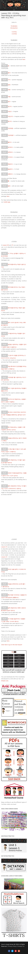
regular (14, 101)
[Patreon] (19, 951)
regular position (17, 106)
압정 (9, 84)
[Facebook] (9, 951)
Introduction (14, 28)
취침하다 (10, 164)
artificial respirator (21, 135)
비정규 (10, 111)
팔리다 (10, 142)
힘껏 (9, 186)
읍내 (9, 72)
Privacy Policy (12, 946)
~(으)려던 (14, 34)
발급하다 (10, 169)
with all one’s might (17, 186)
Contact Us (21, 946)
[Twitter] (12, 951)
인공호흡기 (11, 135)
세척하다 (10, 152)
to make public (18, 147)
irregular (15, 111)
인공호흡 (10, 128)
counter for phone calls (17, 181)
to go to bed (18, 164)
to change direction (20, 174)
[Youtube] (15, 951)
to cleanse (17, 152)
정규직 (10, 106)
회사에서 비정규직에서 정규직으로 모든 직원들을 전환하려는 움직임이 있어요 (13, 414)
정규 (9, 101)
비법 (9, 96)
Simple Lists (4, 680)
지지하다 (10, 157)
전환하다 (10, 174)
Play (4, 65)
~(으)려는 (14, 32)
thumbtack (15, 84)
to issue (16, 169)
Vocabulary (14, 26)
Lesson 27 (4, 547)
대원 (9, 89)
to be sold (16, 142)
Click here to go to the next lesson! (11, 644)
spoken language (17, 79)
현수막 (10, 121)
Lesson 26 (6, 245)
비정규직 (10, 116)
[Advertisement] (14, 519)
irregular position (19, 116)
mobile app (7, 202)
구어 (9, 79)
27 (12, 245)
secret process (16, 96)
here (24, 59)
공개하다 (10, 147)
